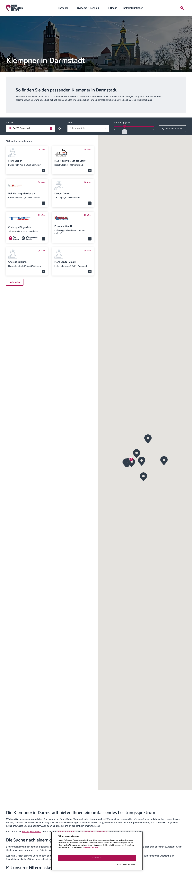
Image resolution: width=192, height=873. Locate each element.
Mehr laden (15, 282)
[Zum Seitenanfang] (182, 866)
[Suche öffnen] (182, 8)
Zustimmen (96, 858)
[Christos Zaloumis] (126, 462)
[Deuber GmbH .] (143, 476)
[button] (141, 461)
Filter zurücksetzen (174, 128)
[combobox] (31, 128)
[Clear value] (51, 128)
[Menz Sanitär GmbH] (148, 438)
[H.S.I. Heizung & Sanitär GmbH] (136, 453)
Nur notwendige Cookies (126, 864)
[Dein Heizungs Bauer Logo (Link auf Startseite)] (14, 8)
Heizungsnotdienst (31, 831)
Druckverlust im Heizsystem (94, 831)
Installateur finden (133, 7)
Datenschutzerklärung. (91, 847)
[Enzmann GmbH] (164, 460)
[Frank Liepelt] (141, 461)
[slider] (124, 126)
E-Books (112, 7)
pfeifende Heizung (66, 831)
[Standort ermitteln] (59, 128)
